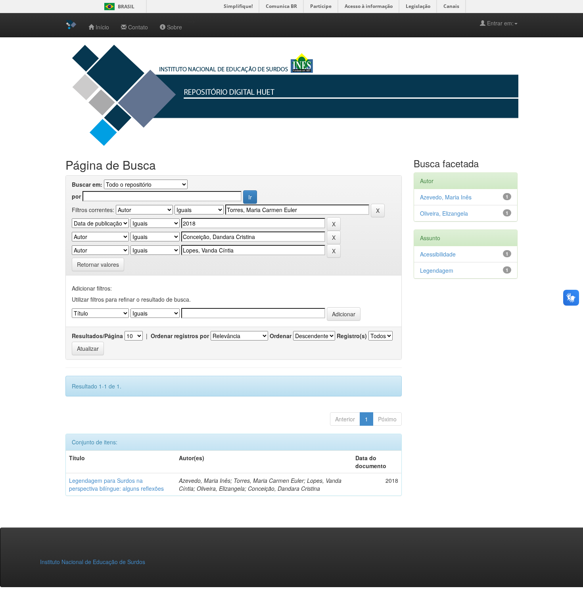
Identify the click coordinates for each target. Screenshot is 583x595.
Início (102, 27)
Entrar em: (499, 23)
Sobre (174, 27)
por (76, 196)
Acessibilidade (438, 254)
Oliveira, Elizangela (444, 213)
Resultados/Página (97, 336)
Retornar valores (98, 264)
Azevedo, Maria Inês (446, 197)
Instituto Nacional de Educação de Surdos (92, 562)
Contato (138, 27)
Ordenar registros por (180, 336)
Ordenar (281, 336)
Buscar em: (87, 184)
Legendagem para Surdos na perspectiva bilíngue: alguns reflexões (116, 484)
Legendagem (436, 270)
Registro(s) (352, 336)
